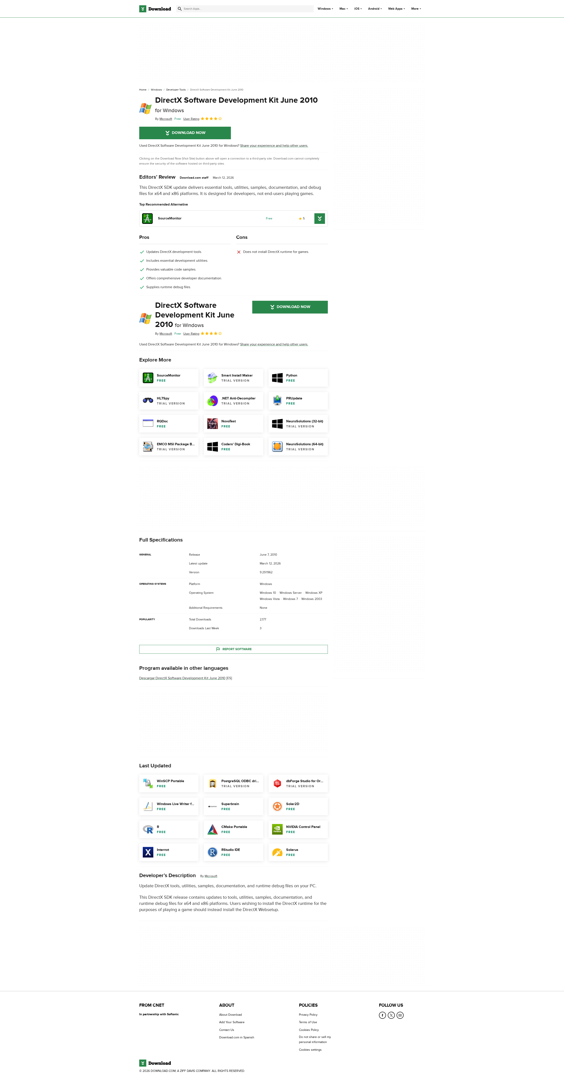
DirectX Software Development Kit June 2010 (236, 104)
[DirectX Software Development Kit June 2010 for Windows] (145, 108)
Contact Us (226, 1030)
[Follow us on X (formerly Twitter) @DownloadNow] (391, 1015)
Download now (189, 132)
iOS (356, 8)
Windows (324, 8)
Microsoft (211, 876)
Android (373, 8)
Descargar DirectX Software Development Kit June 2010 (182, 678)
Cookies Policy (309, 1030)
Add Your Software (232, 1022)
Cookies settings (310, 1049)
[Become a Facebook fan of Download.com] (382, 1015)
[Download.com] (155, 8)
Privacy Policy (308, 1015)
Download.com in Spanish (236, 1037)
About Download (230, 1015)
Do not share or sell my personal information (315, 1039)
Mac (342, 8)
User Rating (191, 119)
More (415, 9)
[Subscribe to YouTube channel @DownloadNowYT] (400, 1015)
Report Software (237, 649)
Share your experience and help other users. (274, 145)
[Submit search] (179, 8)
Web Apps (395, 8)
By (163, 119)
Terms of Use (308, 1022)
